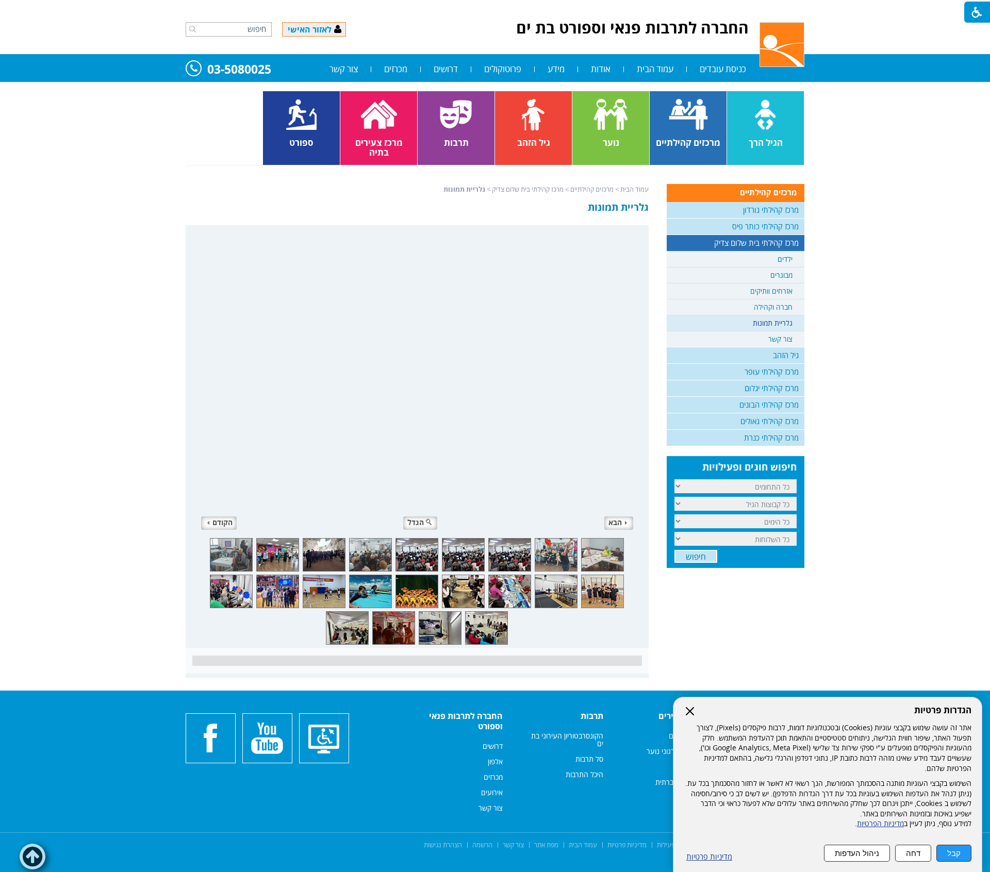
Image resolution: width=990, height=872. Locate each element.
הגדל (415, 522)
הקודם (222, 522)
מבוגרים (781, 275)
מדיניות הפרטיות (880, 823)
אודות (600, 69)
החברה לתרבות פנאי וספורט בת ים (632, 27)
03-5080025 (239, 69)
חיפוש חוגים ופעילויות (749, 467)
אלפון (495, 761)
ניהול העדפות (857, 853)
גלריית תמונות (618, 207)
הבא (615, 522)
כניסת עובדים (723, 69)
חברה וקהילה (773, 307)
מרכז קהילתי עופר (772, 371)
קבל (954, 853)
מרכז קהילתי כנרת (771, 437)
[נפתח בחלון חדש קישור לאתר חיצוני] (267, 738)
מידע (556, 69)
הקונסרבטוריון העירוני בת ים (567, 739)
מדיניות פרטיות (709, 857)
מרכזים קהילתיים (592, 189)
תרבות (592, 716)
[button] (192, 29)
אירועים (492, 792)
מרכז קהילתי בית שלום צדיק (528, 189)
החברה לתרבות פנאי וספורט (466, 721)
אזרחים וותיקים (771, 291)
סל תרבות (589, 759)
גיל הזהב (786, 355)
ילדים (785, 259)
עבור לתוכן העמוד (495, 10)
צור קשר (343, 69)
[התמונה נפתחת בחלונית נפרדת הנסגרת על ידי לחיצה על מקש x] (417, 379)
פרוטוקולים (502, 69)
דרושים (446, 69)
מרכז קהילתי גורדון (771, 210)
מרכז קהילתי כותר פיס (765, 226)
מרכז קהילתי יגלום (772, 388)
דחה (913, 853)
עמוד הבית (655, 69)
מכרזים (395, 69)
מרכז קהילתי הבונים (769, 404)
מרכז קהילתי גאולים (769, 421)
